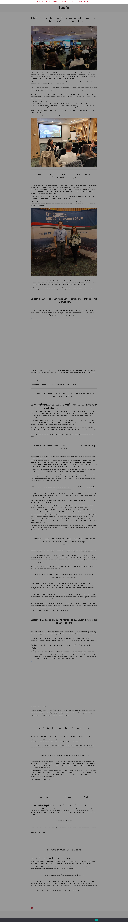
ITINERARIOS (55, 1)
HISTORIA (48, 1)
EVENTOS (86, 1)
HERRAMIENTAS (65, 1)
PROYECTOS (73, 1)
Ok (96, 919)
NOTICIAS (80, 1)
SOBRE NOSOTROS (39, 1)
